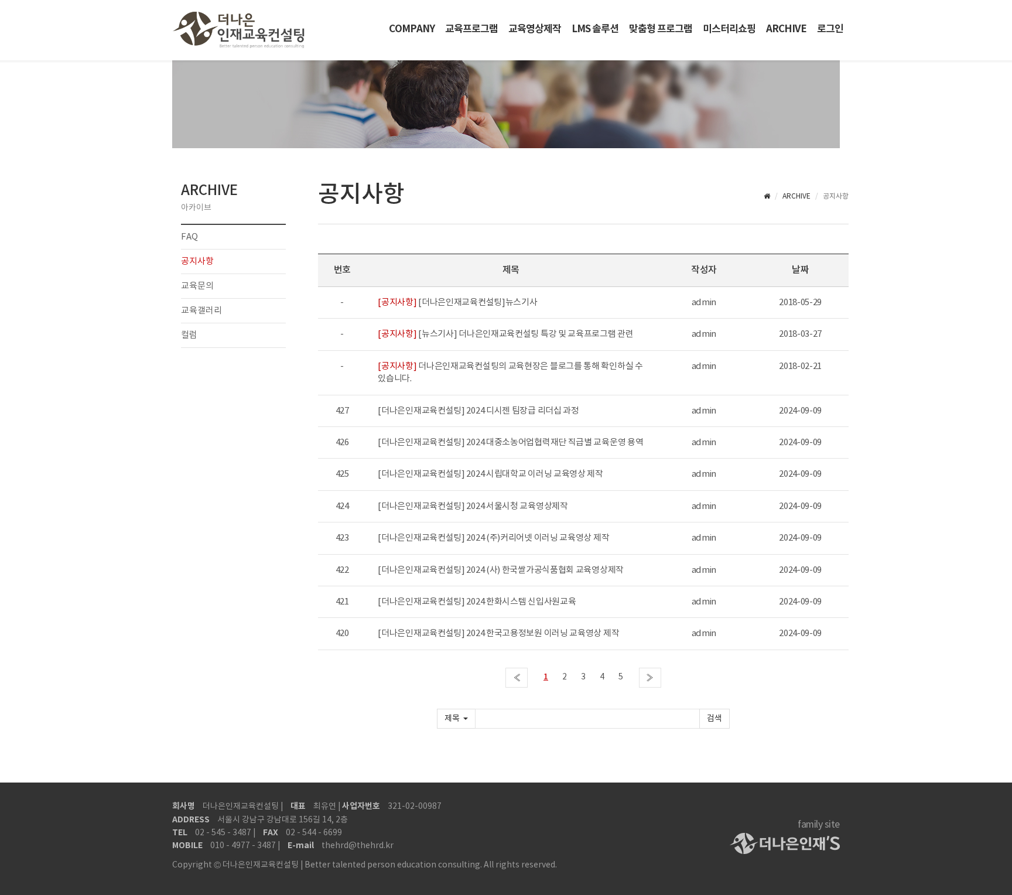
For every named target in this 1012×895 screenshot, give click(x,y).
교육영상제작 (534, 29)
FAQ (189, 237)
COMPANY (412, 29)
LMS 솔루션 (595, 29)
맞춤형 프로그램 (660, 29)
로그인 (830, 29)
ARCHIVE (786, 29)
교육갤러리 (201, 311)
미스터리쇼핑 (729, 29)
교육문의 (197, 286)
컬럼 (189, 335)
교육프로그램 (471, 29)
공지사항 (197, 262)
